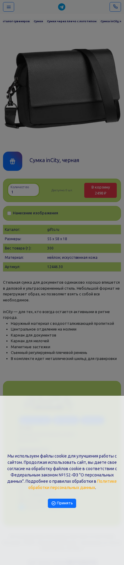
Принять (64, 503)
